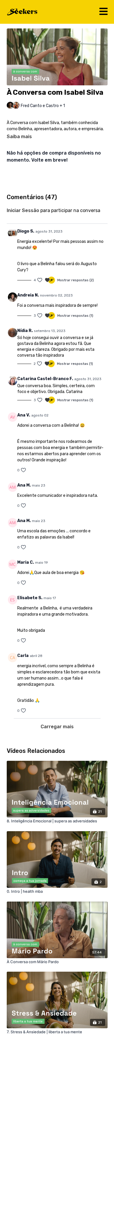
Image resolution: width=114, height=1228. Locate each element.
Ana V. (23, 415)
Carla (23, 655)
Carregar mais (57, 726)
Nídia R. (25, 330)
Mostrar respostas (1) (75, 316)
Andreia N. (28, 295)
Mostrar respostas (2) (75, 280)
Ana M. (24, 485)
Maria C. (25, 562)
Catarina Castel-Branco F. (45, 378)
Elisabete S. (29, 597)
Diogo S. (25, 231)
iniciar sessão (23, 210)
